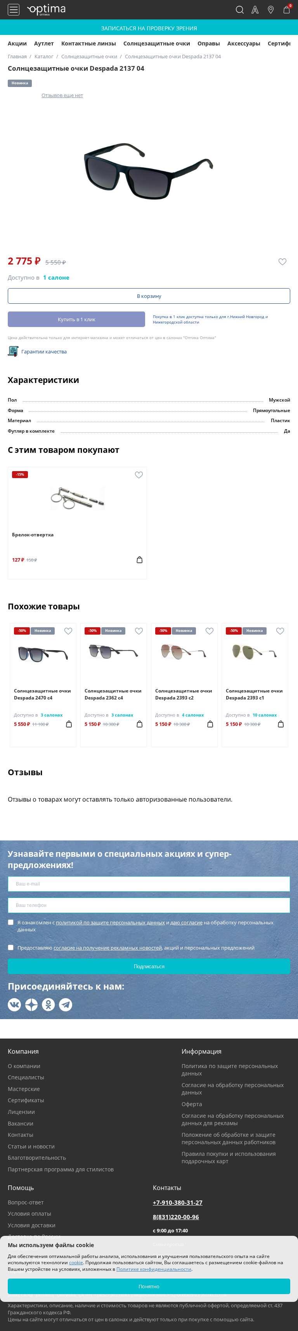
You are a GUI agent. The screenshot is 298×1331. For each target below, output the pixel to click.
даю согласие (186, 922)
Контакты (20, 1134)
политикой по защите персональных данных (110, 922)
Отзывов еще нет (62, 95)
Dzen (31, 1004)
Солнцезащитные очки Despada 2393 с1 (254, 694)
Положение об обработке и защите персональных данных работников (228, 1138)
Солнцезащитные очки (156, 43)
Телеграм (65, 1004)
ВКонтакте (14, 1004)
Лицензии (21, 1111)
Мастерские (24, 1089)
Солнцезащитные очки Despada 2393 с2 (183, 694)
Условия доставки (31, 1225)
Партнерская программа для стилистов (61, 1169)
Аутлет (44, 43)
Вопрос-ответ (26, 1202)
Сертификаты (26, 1100)
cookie (76, 1262)
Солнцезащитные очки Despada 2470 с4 (42, 694)
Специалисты (26, 1077)
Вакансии (20, 1123)
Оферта (192, 1104)
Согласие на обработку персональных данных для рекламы (233, 1119)
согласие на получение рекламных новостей (108, 947)
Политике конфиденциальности (153, 1269)
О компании (24, 1066)
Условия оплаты (29, 1213)
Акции (17, 43)
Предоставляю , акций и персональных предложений (136, 947)
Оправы (209, 43)
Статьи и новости (31, 1146)
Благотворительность (37, 1157)
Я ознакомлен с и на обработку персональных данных (145, 926)
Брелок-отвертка (33, 534)
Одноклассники (48, 1004)
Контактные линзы (88, 43)
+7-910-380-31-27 (178, 1202)
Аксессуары (243, 43)
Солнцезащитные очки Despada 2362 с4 (113, 694)
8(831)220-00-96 (176, 1217)
